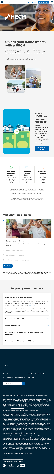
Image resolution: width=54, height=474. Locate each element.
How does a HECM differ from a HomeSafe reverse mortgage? (24, 333)
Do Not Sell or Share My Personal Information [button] (13, 461)
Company (5, 365)
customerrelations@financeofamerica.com (22, 453)
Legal (44, 373)
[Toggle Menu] (52, 2)
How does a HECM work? (14, 319)
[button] (42, 148)
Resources (6, 360)
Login (34, 2)
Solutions (5, 354)
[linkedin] (33, 376)
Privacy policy (38, 373)
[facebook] (29, 376)
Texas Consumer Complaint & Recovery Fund (13, 459)
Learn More (32, 305)
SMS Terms (5, 456)
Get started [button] (7, 266)
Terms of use (31, 373)
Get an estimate (43, 2)
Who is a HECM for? (12, 325)
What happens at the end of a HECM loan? (20, 341)
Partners (5, 370)
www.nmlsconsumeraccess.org (27, 399)
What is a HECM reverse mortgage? (18, 297)
